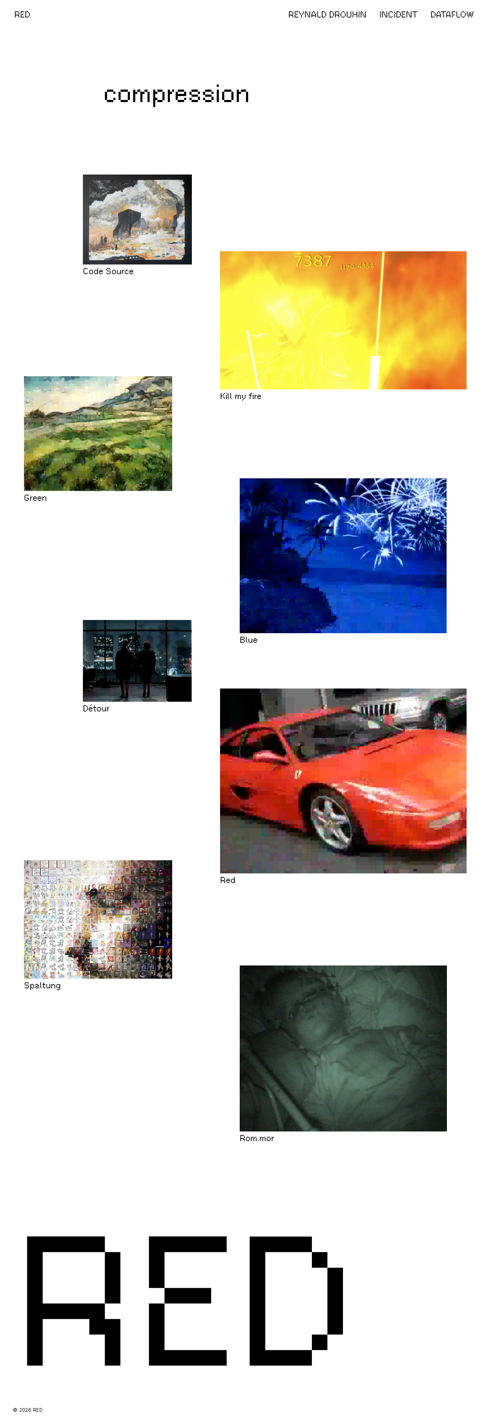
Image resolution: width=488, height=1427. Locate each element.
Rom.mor (257, 1138)
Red (227, 880)
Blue (249, 640)
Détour (96, 709)
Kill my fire (241, 396)
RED (22, 14)
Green (35, 498)
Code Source (108, 271)
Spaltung (42, 986)
